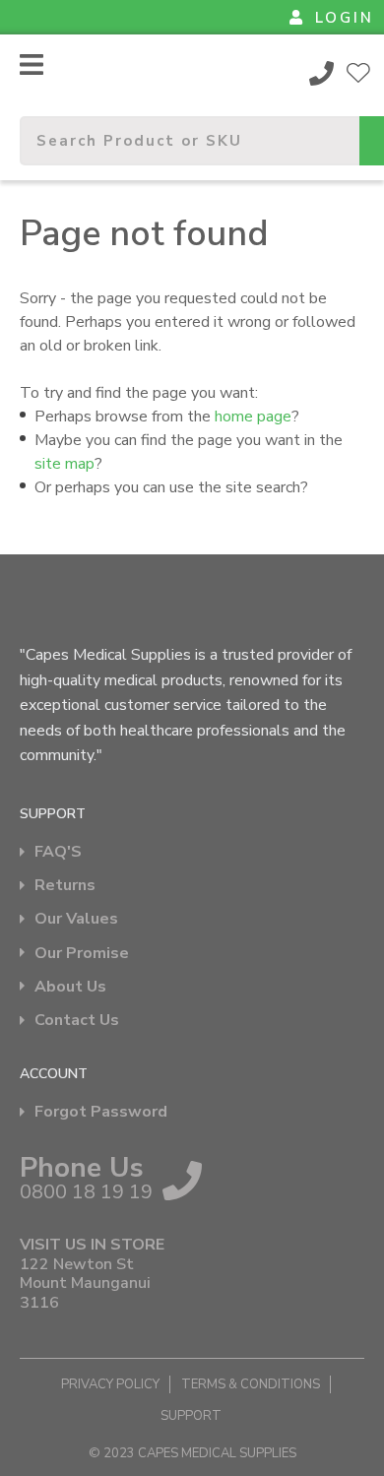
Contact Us (76, 1020)
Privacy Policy (110, 1384)
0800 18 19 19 (322, 72)
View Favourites (358, 73)
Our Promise (81, 953)
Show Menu (31, 64)
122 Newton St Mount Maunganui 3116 (85, 1284)
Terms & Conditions (250, 1384)
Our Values (76, 919)
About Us (70, 987)
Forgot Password (100, 1112)
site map (64, 464)
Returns (65, 885)
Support (191, 1416)
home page (253, 416)
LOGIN (344, 18)
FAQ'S (58, 852)
